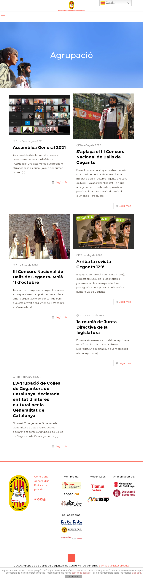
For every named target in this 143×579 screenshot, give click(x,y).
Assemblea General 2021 (39, 147)
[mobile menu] (3, 17)
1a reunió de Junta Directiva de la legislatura (96, 327)
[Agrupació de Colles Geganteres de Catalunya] (71, 6)
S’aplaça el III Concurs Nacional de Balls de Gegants (100, 157)
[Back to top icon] (71, 558)
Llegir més (61, 182)
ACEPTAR (73, 576)
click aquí (136, 573)
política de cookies (81, 573)
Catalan (110, 2)
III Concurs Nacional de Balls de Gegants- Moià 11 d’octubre (38, 277)
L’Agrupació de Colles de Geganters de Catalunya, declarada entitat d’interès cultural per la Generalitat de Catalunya (36, 399)
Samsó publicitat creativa (114, 565)
